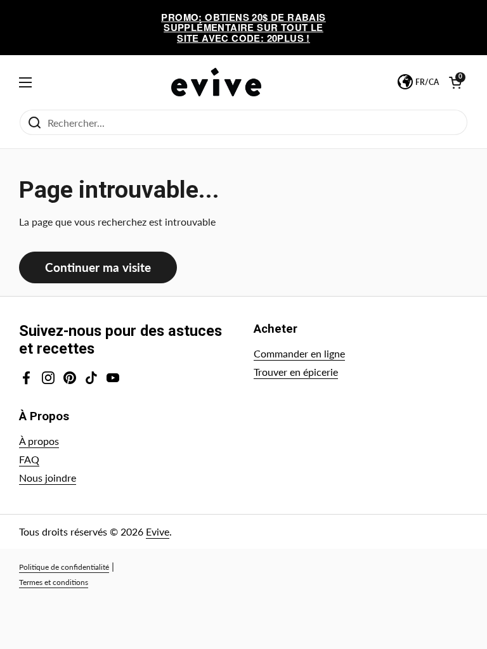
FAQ (29, 459)
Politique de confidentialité (64, 567)
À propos (39, 441)
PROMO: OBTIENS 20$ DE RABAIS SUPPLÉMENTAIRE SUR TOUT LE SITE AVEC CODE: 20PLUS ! (243, 27)
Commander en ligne (299, 353)
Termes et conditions (53, 582)
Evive (157, 531)
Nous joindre (47, 478)
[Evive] (216, 82)
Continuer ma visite (98, 267)
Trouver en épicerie (296, 372)
